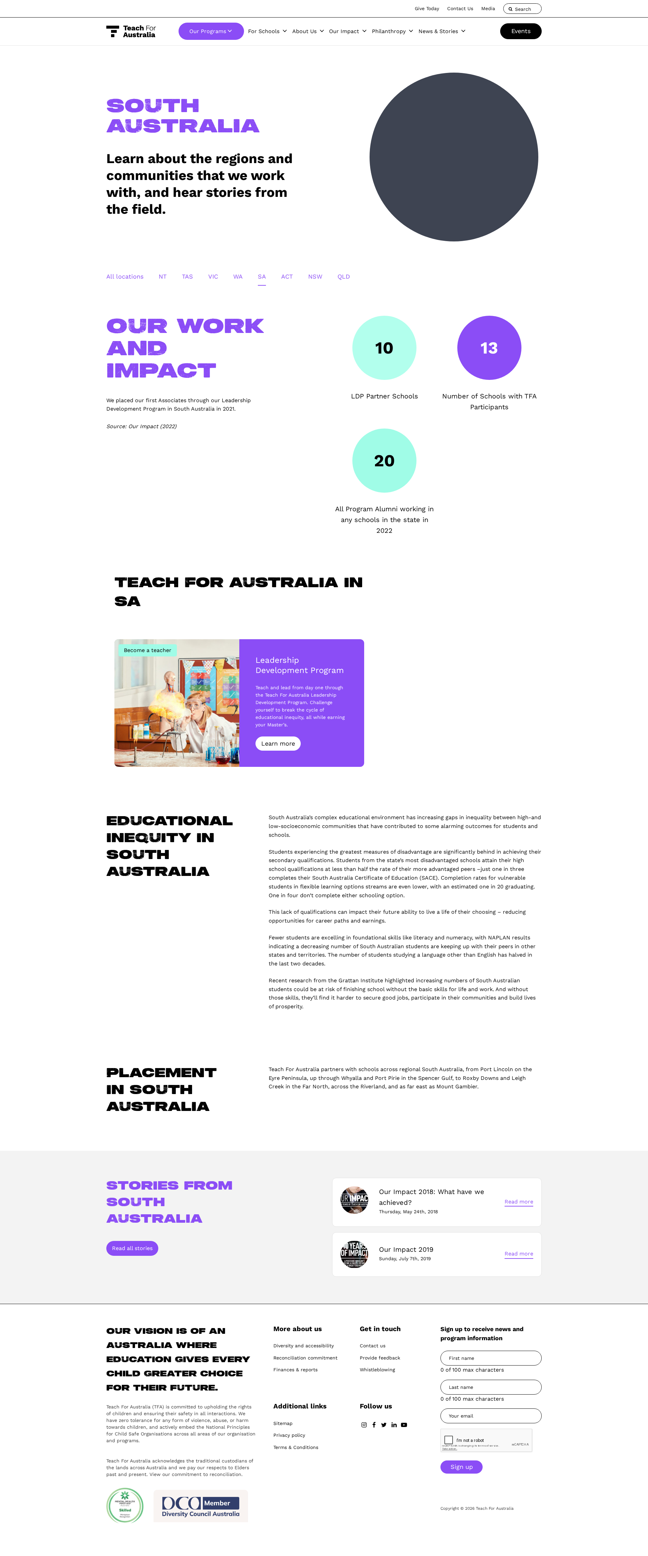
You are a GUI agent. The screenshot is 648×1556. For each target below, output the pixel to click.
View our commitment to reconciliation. (196, 1474)
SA (262, 276)
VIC (213, 276)
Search (522, 9)
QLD (344, 276)
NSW (315, 276)
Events (521, 30)
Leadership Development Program (299, 665)
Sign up (462, 1466)
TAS (187, 276)
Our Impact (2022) (152, 426)
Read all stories (132, 1248)
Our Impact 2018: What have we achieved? (431, 1197)
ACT (287, 276)
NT (163, 276)
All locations (124, 276)
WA (238, 276)
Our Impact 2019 (406, 1249)
